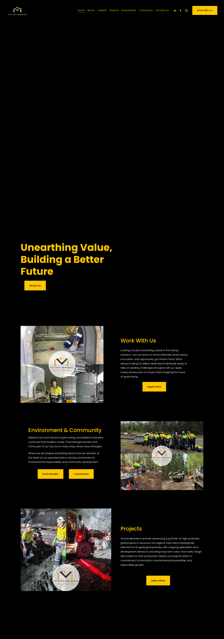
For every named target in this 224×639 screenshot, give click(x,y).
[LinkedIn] (174, 10)
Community (146, 10)
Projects (114, 10)
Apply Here (154, 386)
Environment (128, 10)
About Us (35, 285)
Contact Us (162, 10)
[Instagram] (186, 10)
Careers (102, 10)
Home (81, 10)
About (91, 10)
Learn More (158, 580)
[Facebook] (180, 10)
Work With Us (204, 10)
